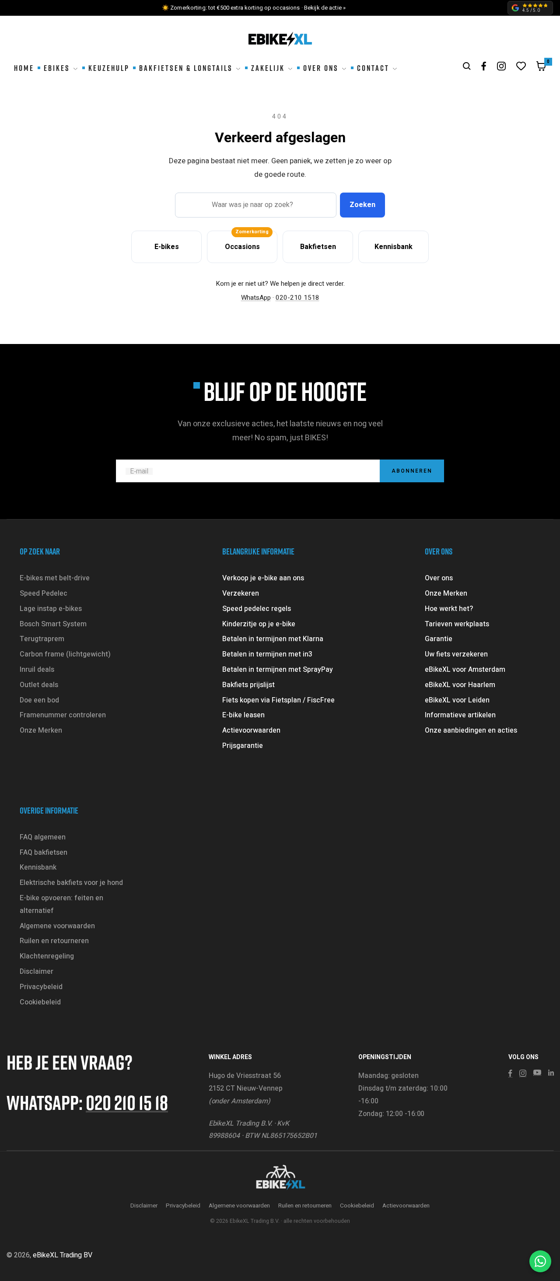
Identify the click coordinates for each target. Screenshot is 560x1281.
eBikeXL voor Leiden (457, 700)
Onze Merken (41, 730)
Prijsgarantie (242, 746)
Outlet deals (39, 685)
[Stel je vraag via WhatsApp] (540, 1261)
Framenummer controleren (63, 715)
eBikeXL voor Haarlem (460, 685)
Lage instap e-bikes (51, 609)
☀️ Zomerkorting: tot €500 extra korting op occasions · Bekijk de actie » (254, 8)
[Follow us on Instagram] (501, 66)
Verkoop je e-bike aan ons (263, 578)
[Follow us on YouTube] (537, 1073)
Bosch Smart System (53, 624)
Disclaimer (36, 971)
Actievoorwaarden (251, 730)
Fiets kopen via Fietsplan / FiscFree (278, 700)
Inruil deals (37, 669)
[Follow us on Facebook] (483, 66)
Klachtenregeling (47, 956)
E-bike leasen (243, 715)
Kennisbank (38, 867)
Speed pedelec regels (256, 609)
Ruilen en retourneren (54, 941)
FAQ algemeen (43, 837)
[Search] (467, 66)
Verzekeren (240, 593)
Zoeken (362, 205)
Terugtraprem (42, 639)
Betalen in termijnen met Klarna (272, 639)
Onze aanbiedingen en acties (471, 730)
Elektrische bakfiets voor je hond (71, 882)
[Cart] (541, 68)
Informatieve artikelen (460, 715)
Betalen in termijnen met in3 (267, 654)
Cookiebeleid (40, 1002)
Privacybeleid (41, 987)
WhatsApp (256, 297)
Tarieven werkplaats (457, 624)
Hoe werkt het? (449, 609)
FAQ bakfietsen (43, 852)
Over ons (439, 578)
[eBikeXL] (280, 1178)
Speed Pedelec (43, 593)
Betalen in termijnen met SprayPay (277, 669)
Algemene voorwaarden (57, 926)
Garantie (438, 639)
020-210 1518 (297, 297)
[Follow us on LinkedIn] (551, 1073)
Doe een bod (39, 700)
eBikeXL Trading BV (62, 1255)
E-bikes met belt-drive (55, 578)
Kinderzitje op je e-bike (258, 624)
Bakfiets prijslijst (248, 685)
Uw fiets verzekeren (456, 654)
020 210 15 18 (127, 1102)
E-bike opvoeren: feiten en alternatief (61, 904)
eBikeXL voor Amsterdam (465, 669)
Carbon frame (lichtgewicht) (65, 654)
